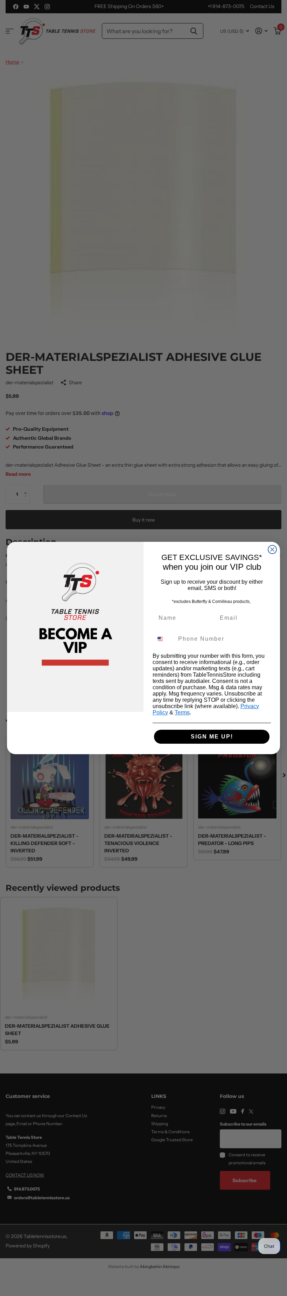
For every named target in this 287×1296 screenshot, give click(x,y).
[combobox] (164, 639)
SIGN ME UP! (212, 737)
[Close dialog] (272, 549)
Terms (182, 712)
